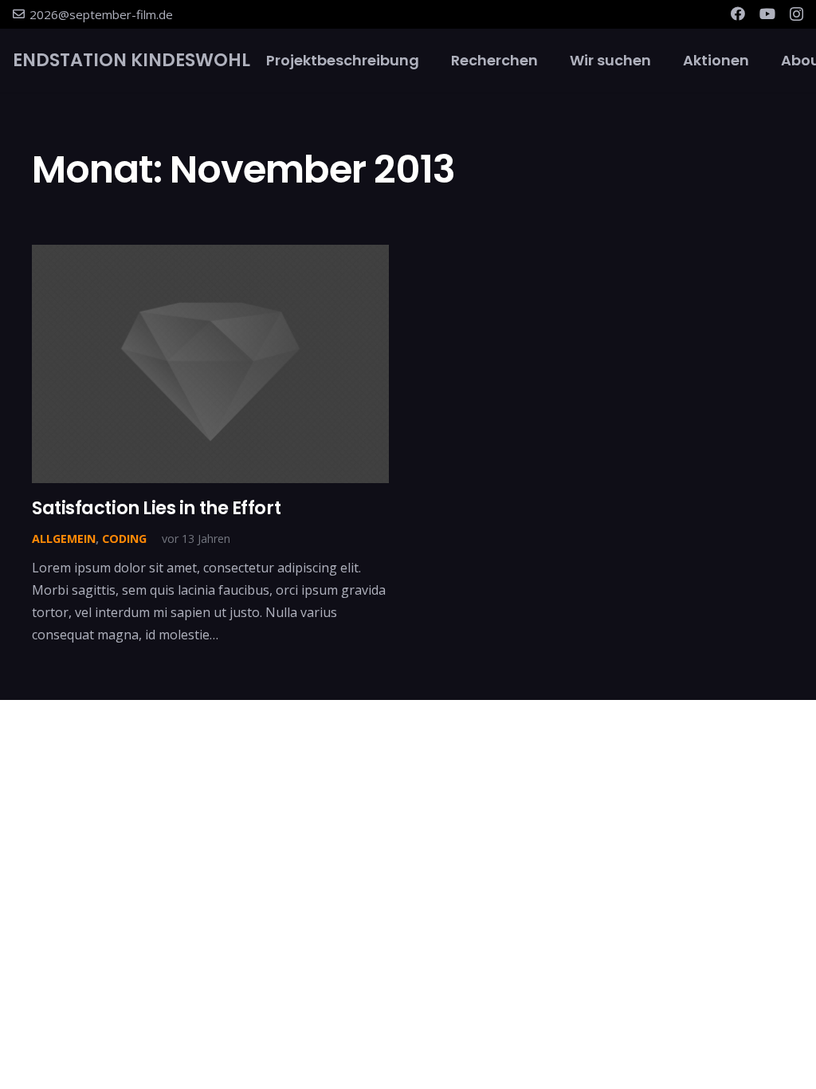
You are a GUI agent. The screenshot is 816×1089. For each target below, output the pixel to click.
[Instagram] (796, 14)
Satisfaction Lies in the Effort (156, 508)
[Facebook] (738, 13)
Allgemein (64, 538)
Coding (124, 538)
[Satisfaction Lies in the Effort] (210, 364)
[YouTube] (767, 13)
